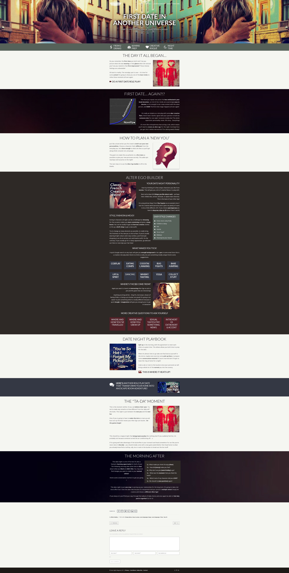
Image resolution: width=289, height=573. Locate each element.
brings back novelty (139, 436)
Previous (114, 523)
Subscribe (139, 570)
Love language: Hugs (145, 517)
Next (175, 523)
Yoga (159, 274)
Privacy (127, 570)
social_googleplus (178, 570)
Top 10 (165, 517)
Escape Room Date (159, 3)
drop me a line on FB (159, 210)
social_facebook (175, 570)
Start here (175, 3)
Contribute (133, 570)
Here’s (119, 383)
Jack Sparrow (172, 208)
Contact (145, 570)
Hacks (169, 3)
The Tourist (161, 203)
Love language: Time (157, 517)
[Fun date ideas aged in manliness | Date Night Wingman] (116, 4)
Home (140, 3)
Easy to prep (135, 517)
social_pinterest (177, 570)
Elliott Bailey (114, 517)
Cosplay (115, 263)
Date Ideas (147, 3)
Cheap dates (128, 517)
